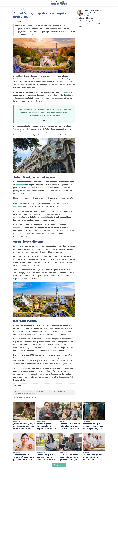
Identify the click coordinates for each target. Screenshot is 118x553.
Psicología (17, 421)
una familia (20, 185)
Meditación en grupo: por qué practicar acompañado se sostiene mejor (92, 457)
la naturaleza (64, 92)
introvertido (18, 227)
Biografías (22, 9)
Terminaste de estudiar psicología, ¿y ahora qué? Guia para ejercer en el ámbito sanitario (69, 457)
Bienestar (16, 452)
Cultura (15, 9)
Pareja (61, 421)
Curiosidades (87, 421)
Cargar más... (59, 465)
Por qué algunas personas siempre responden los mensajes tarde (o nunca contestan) (47, 426)
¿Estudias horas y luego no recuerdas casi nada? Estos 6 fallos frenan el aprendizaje (24, 426)
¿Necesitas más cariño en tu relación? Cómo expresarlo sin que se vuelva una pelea (69, 426)
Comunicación (41, 421)
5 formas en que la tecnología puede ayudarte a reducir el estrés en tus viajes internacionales (45, 457)
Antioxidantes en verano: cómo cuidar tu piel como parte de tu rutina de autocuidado (23, 457)
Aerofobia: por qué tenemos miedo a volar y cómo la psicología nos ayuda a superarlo (94, 426)
